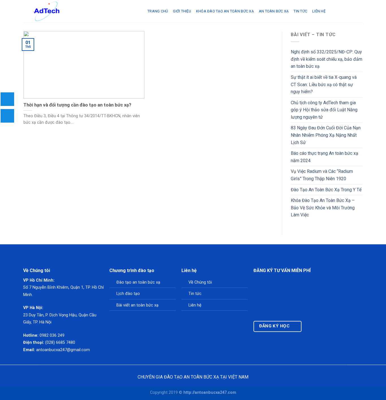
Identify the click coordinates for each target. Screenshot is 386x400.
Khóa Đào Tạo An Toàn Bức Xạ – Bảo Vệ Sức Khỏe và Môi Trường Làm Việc (323, 208)
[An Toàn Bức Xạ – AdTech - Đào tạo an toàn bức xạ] (81, 11)
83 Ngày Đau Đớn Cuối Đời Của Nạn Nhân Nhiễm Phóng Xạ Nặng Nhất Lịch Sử (326, 135)
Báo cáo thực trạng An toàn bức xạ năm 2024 (324, 157)
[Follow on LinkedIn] (327, 329)
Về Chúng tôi (200, 282)
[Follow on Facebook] (310, 329)
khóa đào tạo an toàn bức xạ (225, 11)
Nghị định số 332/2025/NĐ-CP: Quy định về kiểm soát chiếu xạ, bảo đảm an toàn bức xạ (326, 59)
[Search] (333, 11)
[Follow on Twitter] (321, 329)
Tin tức (194, 293)
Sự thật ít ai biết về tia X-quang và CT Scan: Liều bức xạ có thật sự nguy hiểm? (324, 84)
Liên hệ (319, 11)
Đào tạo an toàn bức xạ (138, 282)
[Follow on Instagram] (315, 329)
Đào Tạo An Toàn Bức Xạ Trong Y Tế (326, 189)
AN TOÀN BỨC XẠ (274, 11)
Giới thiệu (182, 11)
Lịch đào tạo (128, 293)
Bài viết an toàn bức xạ (137, 305)
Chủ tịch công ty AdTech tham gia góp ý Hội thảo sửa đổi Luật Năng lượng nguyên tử (324, 110)
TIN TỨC (300, 11)
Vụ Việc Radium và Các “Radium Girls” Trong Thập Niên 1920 (322, 175)
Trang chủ (158, 11)
